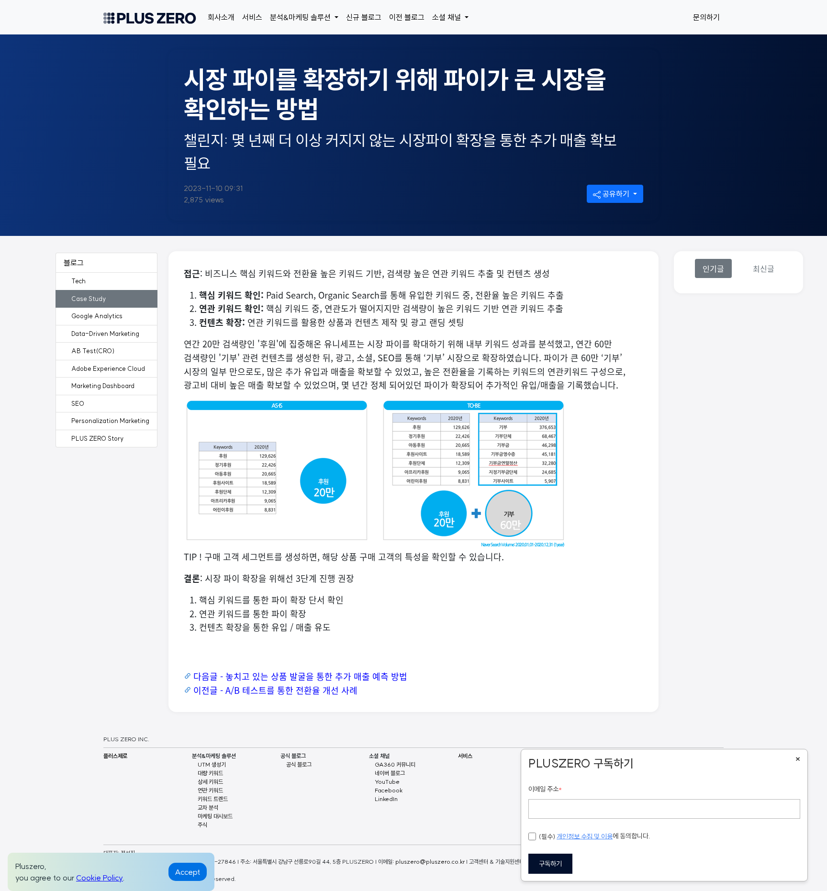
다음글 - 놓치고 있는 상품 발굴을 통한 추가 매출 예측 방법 (300, 676)
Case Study (88, 298)
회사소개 (221, 17)
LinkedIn (386, 798)
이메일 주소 (545, 789)
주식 (202, 824)
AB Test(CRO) (92, 351)
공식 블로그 (299, 764)
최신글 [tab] (763, 268)
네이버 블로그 (390, 773)
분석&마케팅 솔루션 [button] (301, 17)
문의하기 (706, 17)
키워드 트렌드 (213, 798)
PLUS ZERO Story (97, 438)
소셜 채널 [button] (447, 17)
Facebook (388, 790)
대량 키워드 (210, 773)
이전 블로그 (407, 17)
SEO (77, 403)
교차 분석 (208, 807)
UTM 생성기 (212, 764)
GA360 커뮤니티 (395, 764)
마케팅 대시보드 (215, 816)
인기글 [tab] (713, 268)
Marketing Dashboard (102, 386)
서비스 (252, 17)
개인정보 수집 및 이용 (585, 836)
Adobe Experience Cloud (108, 368)
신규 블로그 (363, 17)
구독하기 (550, 863)
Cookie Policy (99, 877)
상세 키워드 (210, 781)
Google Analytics (97, 316)
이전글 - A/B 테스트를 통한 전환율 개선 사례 (275, 690)
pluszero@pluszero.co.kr (430, 861)
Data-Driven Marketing (105, 333)
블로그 (74, 262)
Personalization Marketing (110, 420)
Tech (78, 281)
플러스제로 (115, 755)
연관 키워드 (210, 790)
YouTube (387, 781)
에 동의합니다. (594, 836)
